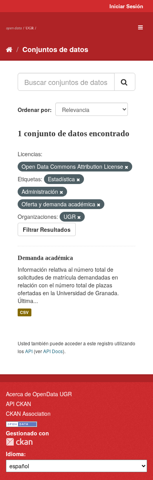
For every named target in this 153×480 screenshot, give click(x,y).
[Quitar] (126, 167)
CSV (24, 312)
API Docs (53, 351)
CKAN (19, 442)
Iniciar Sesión (126, 6)
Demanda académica (45, 257)
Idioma (15, 454)
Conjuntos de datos (55, 49)
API (29, 351)
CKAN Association (28, 413)
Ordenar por (34, 110)
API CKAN (18, 404)
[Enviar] (124, 82)
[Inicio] (9, 49)
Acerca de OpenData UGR (39, 394)
